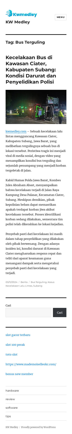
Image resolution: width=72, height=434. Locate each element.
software (12, 407)
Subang (37, 285)
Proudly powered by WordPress (38, 427)
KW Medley (18, 22)
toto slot (11, 354)
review (10, 399)
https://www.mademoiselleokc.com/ (31, 364)
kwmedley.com (16, 131)
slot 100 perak (15, 344)
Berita (24, 282)
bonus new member (19, 374)
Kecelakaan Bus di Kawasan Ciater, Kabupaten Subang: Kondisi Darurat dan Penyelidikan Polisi (31, 69)
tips (8, 416)
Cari (8, 305)
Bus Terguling (39, 282)
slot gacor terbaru (18, 335)
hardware (12, 390)
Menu (60, 17)
